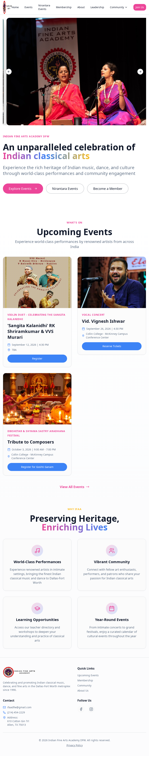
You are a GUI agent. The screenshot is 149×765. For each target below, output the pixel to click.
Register (37, 358)
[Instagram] (91, 709)
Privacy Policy (75, 745)
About (81, 7)
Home (15, 7)
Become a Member (107, 188)
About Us (82, 690)
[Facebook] (81, 709)
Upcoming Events (88, 675)
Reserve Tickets (111, 346)
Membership (64, 7)
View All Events (72, 487)
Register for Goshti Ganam (37, 467)
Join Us (140, 7)
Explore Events (20, 188)
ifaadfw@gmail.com (19, 707)
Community (117, 7)
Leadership (97, 7)
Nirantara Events (44, 7)
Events (29, 7)
